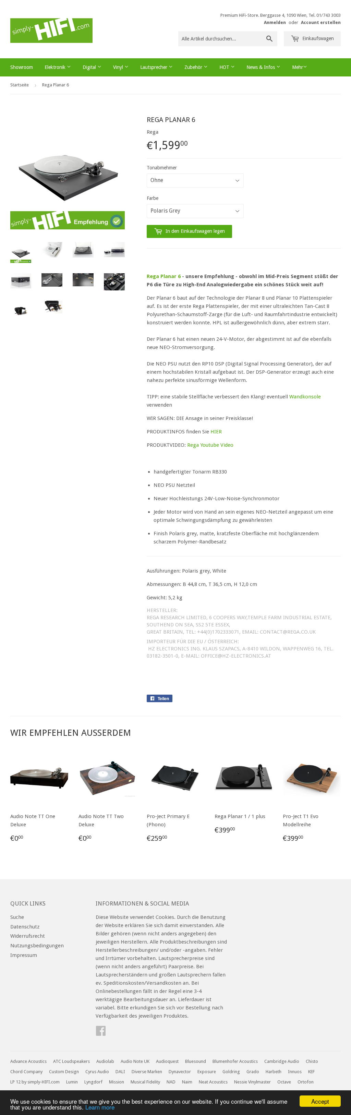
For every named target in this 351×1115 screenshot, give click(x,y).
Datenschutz (24, 927)
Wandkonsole (305, 397)
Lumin (72, 1081)
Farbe (152, 198)
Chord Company (26, 1071)
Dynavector (180, 1071)
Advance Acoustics (28, 1061)
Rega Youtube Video (210, 445)
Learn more (99, 1107)
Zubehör (194, 67)
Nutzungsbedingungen (37, 946)
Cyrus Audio (97, 1071)
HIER (216, 432)
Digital (90, 67)
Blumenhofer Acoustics (235, 1061)
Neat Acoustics (213, 1081)
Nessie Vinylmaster (252, 1081)
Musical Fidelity (145, 1081)
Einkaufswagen (317, 38)
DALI (120, 1071)
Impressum (23, 955)
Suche (17, 917)
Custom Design (64, 1071)
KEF (311, 1071)
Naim (187, 1081)
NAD (171, 1081)
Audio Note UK (135, 1061)
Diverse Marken (147, 1071)
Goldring (231, 1071)
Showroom (21, 67)
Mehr (297, 67)
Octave (284, 1081)
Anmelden (275, 22)
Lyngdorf (93, 1081)
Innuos (295, 1071)
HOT (225, 67)
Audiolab (105, 1061)
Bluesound (195, 1061)
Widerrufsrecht (27, 936)
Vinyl (118, 67)
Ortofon (306, 1081)
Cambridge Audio (281, 1061)
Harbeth (273, 1071)
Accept (320, 1101)
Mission (116, 1081)
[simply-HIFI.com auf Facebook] (101, 1033)
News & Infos (261, 67)
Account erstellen (321, 22)
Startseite (19, 84)
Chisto (312, 1061)
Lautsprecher (154, 67)
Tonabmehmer (162, 167)
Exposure (206, 1071)
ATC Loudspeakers (71, 1061)
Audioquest (167, 1061)
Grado (252, 1071)
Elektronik (56, 67)
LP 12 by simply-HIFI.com (35, 1081)
